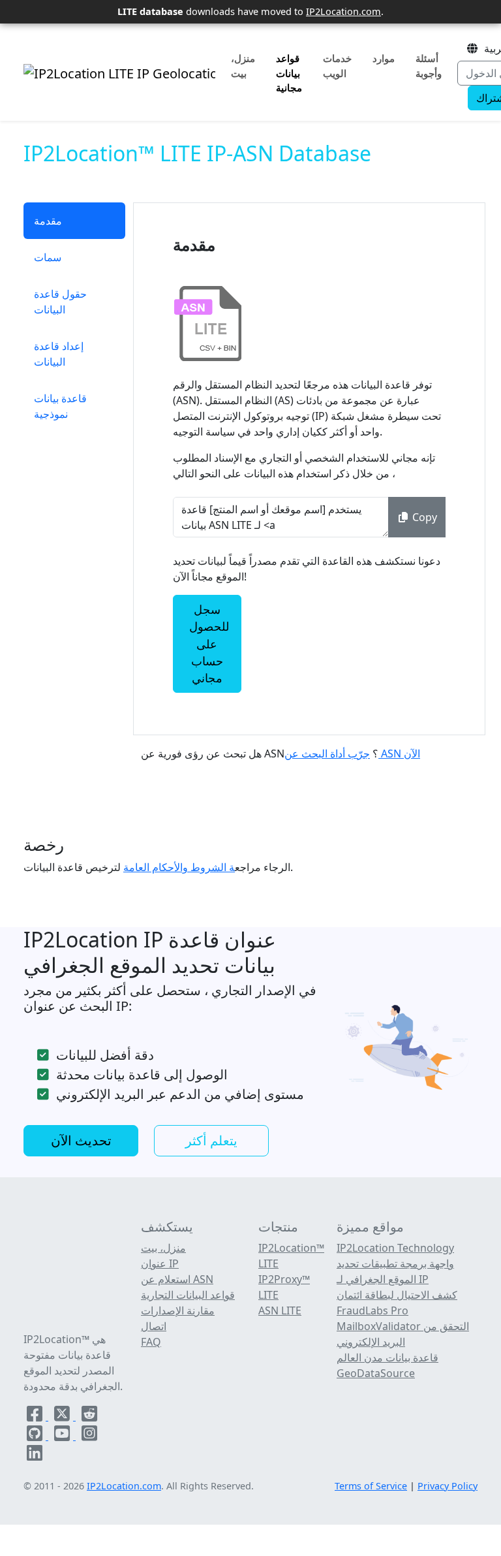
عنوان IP (160, 1263)
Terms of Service (371, 1486)
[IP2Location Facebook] (35, 1416)
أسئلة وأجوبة (429, 66)
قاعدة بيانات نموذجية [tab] (60, 406)
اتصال (153, 1326)
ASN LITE (279, 1310)
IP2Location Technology (395, 1248)
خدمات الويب (337, 66)
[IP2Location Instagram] (89, 1436)
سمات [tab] (47, 257)
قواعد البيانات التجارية (188, 1295)
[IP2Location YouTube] (63, 1436)
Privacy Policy (448, 1486)
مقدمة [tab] (48, 221)
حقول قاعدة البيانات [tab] (60, 302)
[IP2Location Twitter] (63, 1416)
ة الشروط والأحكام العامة (179, 867)
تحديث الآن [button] (81, 1140)
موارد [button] (383, 58)
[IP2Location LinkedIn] (34, 1455)
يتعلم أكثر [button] (211, 1140)
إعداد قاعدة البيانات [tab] (59, 354)
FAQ (151, 1342)
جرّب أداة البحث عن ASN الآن (352, 753)
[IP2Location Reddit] (89, 1416)
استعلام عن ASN (177, 1279)
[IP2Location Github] (35, 1436)
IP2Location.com (343, 11)
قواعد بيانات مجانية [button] (289, 73)
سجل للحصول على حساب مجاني (209, 643)
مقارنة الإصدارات (178, 1310)
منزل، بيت (243, 66)
